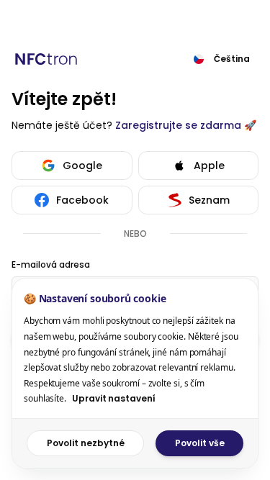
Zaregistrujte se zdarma (178, 125)
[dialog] (135, 373)
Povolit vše (200, 443)
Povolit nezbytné (86, 443)
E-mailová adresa (51, 265)
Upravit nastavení (114, 398)
